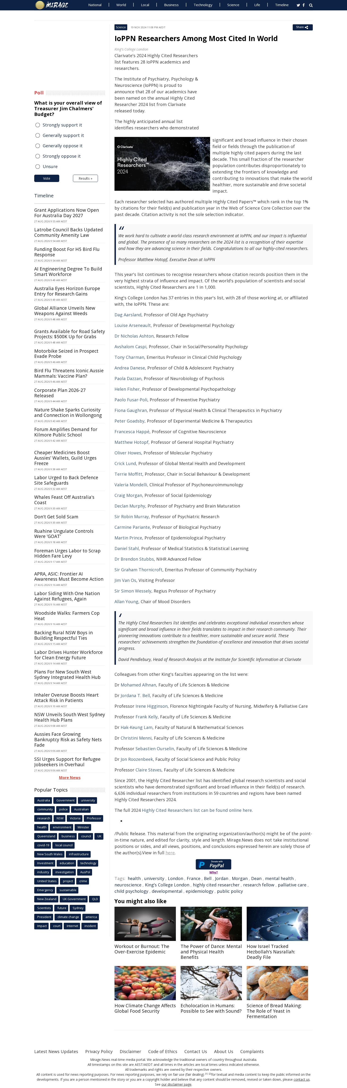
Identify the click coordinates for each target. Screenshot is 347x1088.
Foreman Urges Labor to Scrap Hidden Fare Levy (67, 553)
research (43, 818)
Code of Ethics (162, 1051)
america (91, 917)
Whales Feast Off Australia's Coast (64, 500)
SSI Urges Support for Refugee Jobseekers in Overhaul (67, 762)
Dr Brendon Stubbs (134, 559)
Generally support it (63, 135)
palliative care (292, 885)
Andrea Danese (129, 368)
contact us (302, 1079)
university (154, 878)
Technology (203, 4)
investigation (64, 872)
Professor (94, 818)
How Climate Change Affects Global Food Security (145, 1008)
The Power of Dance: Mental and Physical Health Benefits (211, 951)
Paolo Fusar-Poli (130, 399)
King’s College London (167, 885)
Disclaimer (130, 1051)
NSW (60, 818)
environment (62, 827)
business (68, 836)
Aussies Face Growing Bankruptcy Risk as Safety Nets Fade (68, 739)
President (44, 917)
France (193, 878)
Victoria (75, 818)
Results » (85, 178)
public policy (230, 891)
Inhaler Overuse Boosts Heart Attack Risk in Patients (66, 697)
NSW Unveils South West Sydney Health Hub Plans (69, 717)
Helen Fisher (127, 389)
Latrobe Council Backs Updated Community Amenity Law (68, 232)
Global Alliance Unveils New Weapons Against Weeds (64, 311)
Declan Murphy (129, 506)
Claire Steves (148, 770)
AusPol (85, 872)
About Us (223, 1051)
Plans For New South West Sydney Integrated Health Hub (67, 674)
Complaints (252, 1051)
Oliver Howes (127, 453)
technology (88, 863)
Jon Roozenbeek (137, 759)
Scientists (44, 908)
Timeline (282, 4)
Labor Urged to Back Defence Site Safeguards (66, 480)
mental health (279, 878)
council (86, 836)
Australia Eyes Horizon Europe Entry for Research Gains (67, 291)
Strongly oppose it (62, 156)
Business (171, 4)
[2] (210, 1073)
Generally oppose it (63, 145)
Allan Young (126, 601)
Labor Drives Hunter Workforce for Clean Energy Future (68, 655)
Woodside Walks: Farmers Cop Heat (67, 616)
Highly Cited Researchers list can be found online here (197, 810)
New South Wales (50, 854)
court (56, 926)
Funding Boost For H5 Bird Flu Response (67, 252)
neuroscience (127, 885)
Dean (256, 878)
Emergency (45, 890)
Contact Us (195, 1051)
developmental (167, 891)
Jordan (221, 878)
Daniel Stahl (126, 548)
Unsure (50, 166)
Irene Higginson (151, 706)
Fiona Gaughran (130, 410)
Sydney (78, 908)
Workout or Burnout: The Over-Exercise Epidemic (141, 949)
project (68, 881)
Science (233, 4)
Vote (46, 178)
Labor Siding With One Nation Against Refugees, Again (67, 596)
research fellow (258, 885)
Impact (42, 926)
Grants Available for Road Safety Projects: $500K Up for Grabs (69, 334)
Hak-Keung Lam (136, 727)
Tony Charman (129, 357)
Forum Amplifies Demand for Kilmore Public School (65, 432)
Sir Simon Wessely (132, 591)
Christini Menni (136, 738)
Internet (72, 926)
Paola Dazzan (127, 378)
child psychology (131, 891)
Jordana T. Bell (135, 695)
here (170, 852)
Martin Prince (128, 538)
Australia (43, 800)
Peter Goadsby (129, 421)
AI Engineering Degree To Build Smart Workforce (68, 271)
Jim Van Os (125, 580)
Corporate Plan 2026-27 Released (60, 393)
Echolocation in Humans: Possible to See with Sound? (211, 1008)
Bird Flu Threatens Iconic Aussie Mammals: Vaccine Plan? (69, 373)
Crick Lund (125, 463)
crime (83, 881)
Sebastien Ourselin (154, 748)
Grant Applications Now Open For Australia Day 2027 (66, 213)
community (45, 809)
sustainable (67, 890)
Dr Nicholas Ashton (134, 336)
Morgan (240, 878)
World (121, 4)
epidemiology (199, 891)
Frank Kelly (146, 717)
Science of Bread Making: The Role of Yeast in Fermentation (274, 1011)
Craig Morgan (128, 495)
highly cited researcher (216, 885)
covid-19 (43, 845)
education (67, 863)
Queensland (46, 836)
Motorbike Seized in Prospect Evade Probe (66, 354)
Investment (45, 863)
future (61, 908)
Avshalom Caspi (130, 346)
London (175, 878)
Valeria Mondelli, (131, 484)
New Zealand (46, 899)
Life (257, 4)
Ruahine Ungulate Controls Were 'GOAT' (63, 534)
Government (65, 800)
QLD (95, 899)
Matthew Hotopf (131, 442)
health (134, 878)
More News (69, 777)
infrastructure (79, 854)
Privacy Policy (99, 1051)
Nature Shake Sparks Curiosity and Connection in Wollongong (68, 412)
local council (64, 845)
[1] (206, 1073)
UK (99, 836)
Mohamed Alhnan (138, 685)
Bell (208, 878)
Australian (81, 809)
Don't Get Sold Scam (56, 517)
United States (47, 881)
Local (145, 4)
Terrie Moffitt (128, 474)
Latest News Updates (56, 1051)
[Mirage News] (54, 5)
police (63, 809)
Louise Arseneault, (133, 325)
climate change (68, 917)
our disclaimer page (176, 1084)
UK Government (74, 899)
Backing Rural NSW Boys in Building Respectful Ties (63, 635)
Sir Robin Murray (131, 516)
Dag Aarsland (127, 315)
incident (90, 926)
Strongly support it (62, 125)
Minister (83, 827)
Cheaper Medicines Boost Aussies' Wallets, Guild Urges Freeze (65, 457)
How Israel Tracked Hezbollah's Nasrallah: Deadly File (271, 951)
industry (43, 872)
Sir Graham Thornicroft (138, 569)
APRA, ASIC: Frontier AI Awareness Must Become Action (68, 576)
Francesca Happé (131, 431)
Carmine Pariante (132, 527)
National (95, 4)
